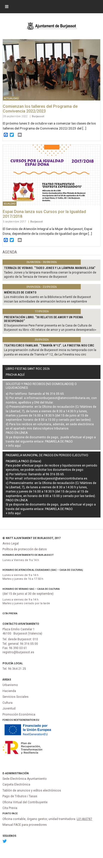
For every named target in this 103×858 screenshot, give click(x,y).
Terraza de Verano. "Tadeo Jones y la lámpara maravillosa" (49, 268)
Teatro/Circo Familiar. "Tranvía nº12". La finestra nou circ (49, 345)
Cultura (7, 702)
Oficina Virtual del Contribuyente (25, 802)
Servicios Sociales (15, 696)
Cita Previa (10, 613)
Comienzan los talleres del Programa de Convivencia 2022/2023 (40, 109)
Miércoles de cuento (20, 292)
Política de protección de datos (24, 549)
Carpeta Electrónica (16, 784)
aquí (18, 446)
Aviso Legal (10, 543)
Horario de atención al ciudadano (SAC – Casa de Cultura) (42, 569)
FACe (15, 813)
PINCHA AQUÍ (15, 374)
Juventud (9, 708)
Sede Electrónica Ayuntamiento (24, 778)
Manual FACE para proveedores (24, 824)
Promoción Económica (18, 714)
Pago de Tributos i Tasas (19, 796)
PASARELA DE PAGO (59, 441)
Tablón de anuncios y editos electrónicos (31, 790)
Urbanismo (10, 685)
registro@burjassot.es (18, 652)
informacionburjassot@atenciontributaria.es (58, 398)
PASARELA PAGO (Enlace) (23, 461)
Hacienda (9, 691)
